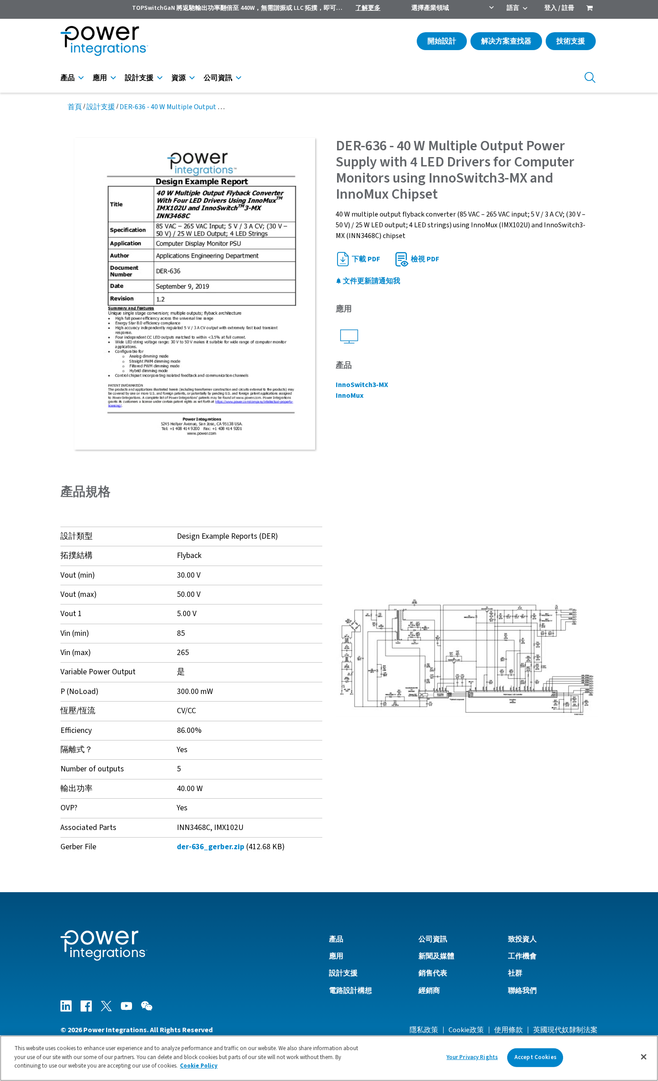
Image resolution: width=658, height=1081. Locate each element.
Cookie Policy (199, 1066)
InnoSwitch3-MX (362, 385)
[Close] (644, 1057)
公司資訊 (218, 78)
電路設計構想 (350, 991)
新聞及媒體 (436, 956)
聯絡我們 (522, 991)
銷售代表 (433, 973)
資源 (178, 78)
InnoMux (349, 395)
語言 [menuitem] (513, 8)
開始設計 (441, 41)
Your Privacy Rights (472, 1057)
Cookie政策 (466, 1030)
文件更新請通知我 (371, 281)
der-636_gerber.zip (210, 846)
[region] (329, 1058)
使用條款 (508, 1030)
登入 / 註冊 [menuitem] (559, 8)
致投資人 (522, 939)
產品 (67, 78)
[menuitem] (589, 9)
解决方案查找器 (506, 41)
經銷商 (429, 991)
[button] (467, 657)
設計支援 (139, 78)
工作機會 (522, 956)
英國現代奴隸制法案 (565, 1030)
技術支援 (570, 41)
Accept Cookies (535, 1057)
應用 (100, 78)
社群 (515, 973)
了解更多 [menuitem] (367, 8)
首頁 (75, 107)
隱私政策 (424, 1030)
